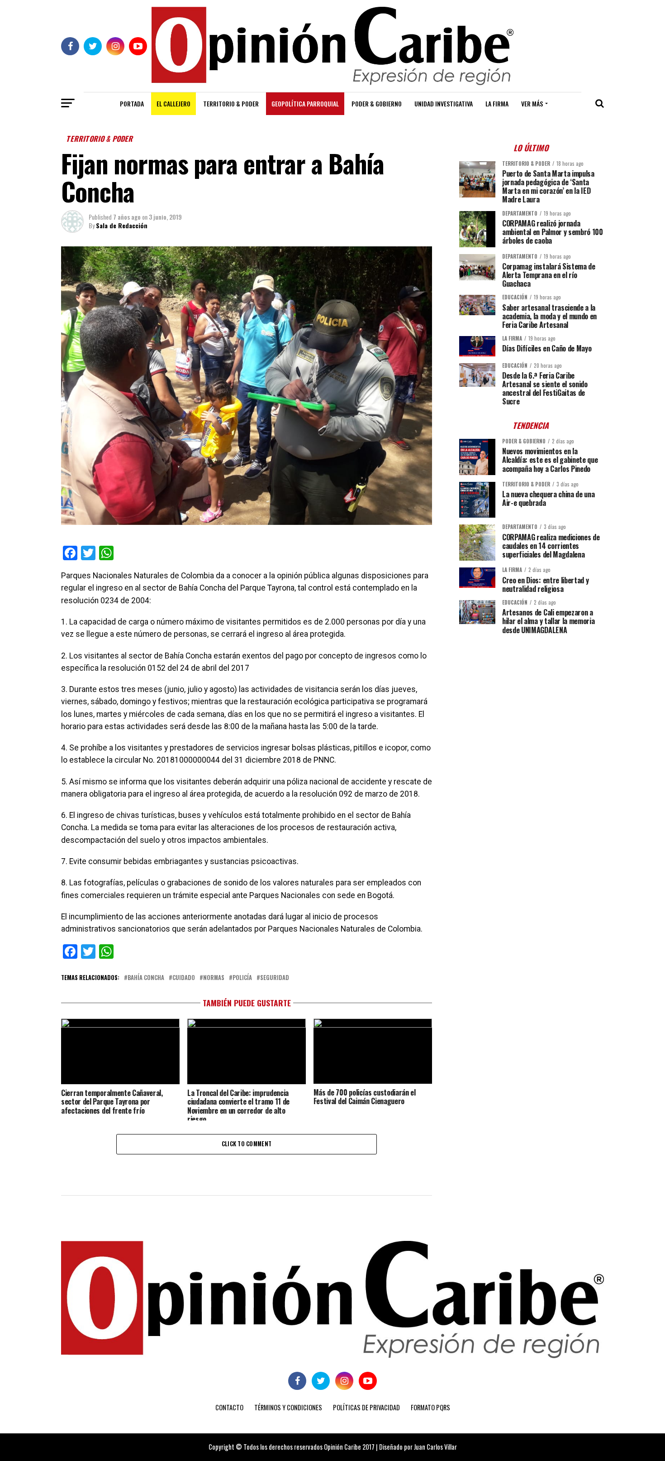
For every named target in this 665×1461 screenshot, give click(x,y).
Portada (132, 103)
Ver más (532, 103)
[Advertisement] (531, 704)
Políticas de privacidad (366, 1407)
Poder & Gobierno (377, 103)
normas (213, 978)
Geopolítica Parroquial (305, 103)
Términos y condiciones (288, 1407)
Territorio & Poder (231, 103)
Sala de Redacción (121, 225)
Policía (242, 978)
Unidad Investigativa (443, 103)
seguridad (274, 978)
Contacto (229, 1407)
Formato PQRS (430, 1407)
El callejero (173, 103)
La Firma (496, 103)
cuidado (183, 978)
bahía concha (146, 978)
